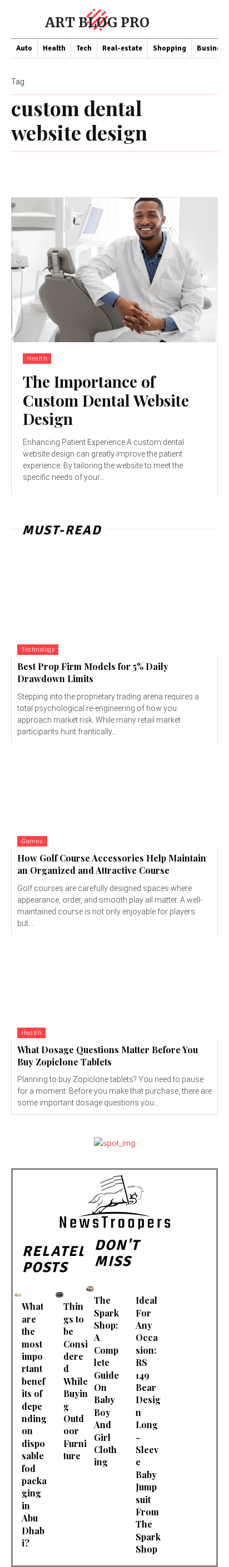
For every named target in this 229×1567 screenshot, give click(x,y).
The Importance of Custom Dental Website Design (106, 400)
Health (37, 358)
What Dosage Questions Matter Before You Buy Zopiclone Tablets (107, 1056)
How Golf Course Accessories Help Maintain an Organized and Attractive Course (111, 864)
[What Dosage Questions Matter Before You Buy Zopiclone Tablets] (114, 986)
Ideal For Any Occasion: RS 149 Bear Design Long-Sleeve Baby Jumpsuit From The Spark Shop (148, 1424)
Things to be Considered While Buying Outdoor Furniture (75, 1380)
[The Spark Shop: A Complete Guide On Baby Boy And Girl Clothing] (90, 1288)
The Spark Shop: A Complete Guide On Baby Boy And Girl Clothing (106, 1381)
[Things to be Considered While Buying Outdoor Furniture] (59, 1294)
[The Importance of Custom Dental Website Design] (114, 270)
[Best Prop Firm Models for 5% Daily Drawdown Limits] (114, 603)
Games (32, 841)
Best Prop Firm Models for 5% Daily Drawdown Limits (92, 672)
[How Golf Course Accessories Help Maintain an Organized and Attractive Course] (114, 795)
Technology (37, 649)
